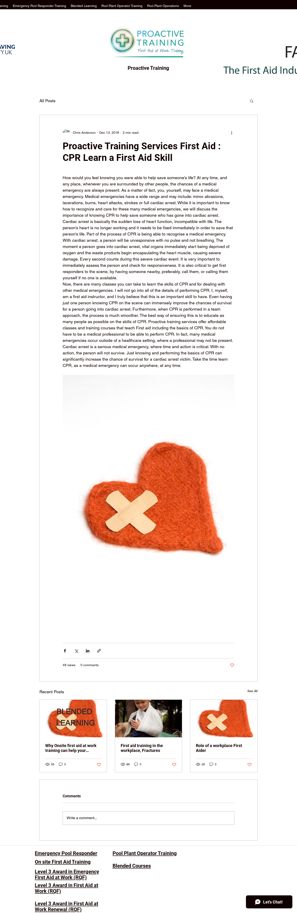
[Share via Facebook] (65, 651)
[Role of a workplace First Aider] (223, 718)
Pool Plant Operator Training (145, 853)
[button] (251, 101)
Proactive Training (148, 68)
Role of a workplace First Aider (219, 748)
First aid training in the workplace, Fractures (142, 748)
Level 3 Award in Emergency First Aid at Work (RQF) (67, 874)
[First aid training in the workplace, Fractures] (148, 718)
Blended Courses (132, 866)
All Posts (47, 100)
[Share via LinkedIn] (87, 651)
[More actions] (231, 132)
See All (252, 691)
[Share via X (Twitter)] (76, 651)
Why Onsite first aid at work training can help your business (71, 748)
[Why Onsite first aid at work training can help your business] (73, 718)
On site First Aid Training (63, 862)
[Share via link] (99, 651)
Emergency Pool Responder (66, 853)
